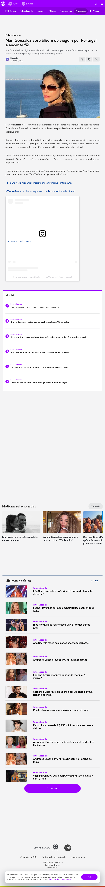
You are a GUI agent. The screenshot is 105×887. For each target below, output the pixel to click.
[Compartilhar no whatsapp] (82, 59)
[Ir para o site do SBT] (67, 847)
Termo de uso (77, 857)
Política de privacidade (54, 857)
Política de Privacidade (60, 879)
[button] (21, 529)
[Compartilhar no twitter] (96, 59)
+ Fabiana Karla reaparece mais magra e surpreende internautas (38, 182)
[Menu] (102, 4)
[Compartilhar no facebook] (89, 59)
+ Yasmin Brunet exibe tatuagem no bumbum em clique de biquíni (40, 191)
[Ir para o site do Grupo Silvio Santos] (48, 847)
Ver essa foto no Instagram (19, 241)
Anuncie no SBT (28, 857)
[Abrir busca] (96, 3)
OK (89, 877)
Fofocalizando (13, 35)
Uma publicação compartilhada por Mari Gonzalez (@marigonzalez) (42, 277)
